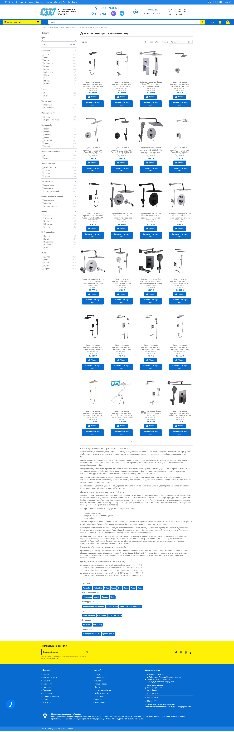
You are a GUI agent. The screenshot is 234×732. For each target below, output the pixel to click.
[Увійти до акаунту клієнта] (220, 22)
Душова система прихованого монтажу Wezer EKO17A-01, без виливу (180, 85)
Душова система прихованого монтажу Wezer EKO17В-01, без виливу (92, 151)
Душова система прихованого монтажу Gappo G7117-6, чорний (93, 347)
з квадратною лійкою (91, 634)
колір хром (101, 615)
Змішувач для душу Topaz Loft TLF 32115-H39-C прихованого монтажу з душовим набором (93, 282)
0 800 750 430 (110, 8)
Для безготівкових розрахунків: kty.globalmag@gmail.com (168, 707)
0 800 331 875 (152, 694)
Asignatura (87, 588)
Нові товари (48, 687)
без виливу (97, 625)
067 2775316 (152, 701)
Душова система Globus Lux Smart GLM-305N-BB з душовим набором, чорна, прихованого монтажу (151, 282)
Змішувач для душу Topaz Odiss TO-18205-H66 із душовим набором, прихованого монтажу (151, 85)
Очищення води (100, 684)
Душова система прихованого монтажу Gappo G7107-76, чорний (93, 84)
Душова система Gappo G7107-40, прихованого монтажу (151, 413)
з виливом (87, 625)
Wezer (133, 588)
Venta (140, 588)
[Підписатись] (86, 652)
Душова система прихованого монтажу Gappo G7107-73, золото (93, 413)
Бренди (97, 675)
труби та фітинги (101, 693)
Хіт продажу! (48, 693)
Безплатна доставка (51, 696)
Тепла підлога (99, 702)
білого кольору (89, 615)
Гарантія (66, 2)
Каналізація (99, 696)
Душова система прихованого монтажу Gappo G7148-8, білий (122, 281)
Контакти (40, 2)
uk (211, 2)
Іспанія (97, 597)
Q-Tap (106, 588)
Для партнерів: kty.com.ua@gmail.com (160, 704)
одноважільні (112, 606)
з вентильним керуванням (93, 606)
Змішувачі (98, 681)
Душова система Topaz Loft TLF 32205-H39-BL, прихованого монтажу (151, 215)
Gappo (126, 588)
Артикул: (90, 88)
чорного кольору (115, 615)
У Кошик (94, 97)
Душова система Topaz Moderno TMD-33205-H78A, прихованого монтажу (151, 150)
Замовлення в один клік (93, 103)
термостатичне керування (130, 606)
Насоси (97, 687)
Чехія (112, 597)
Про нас (19, 2)
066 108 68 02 (152, 697)
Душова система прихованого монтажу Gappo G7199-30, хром (151, 347)
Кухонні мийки (100, 678)
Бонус (74, 2)
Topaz (113, 588)
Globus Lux (97, 588)
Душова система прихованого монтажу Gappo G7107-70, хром (180, 347)
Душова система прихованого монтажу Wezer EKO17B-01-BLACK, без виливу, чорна (121, 151)
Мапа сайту (47, 684)
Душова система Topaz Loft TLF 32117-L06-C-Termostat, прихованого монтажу (122, 216)
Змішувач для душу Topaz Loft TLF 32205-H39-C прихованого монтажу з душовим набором (180, 216)
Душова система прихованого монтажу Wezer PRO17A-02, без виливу (180, 151)
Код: (90, 90)
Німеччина (87, 597)
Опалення (98, 699)
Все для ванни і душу (102, 690)
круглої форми (108, 634)
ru (214, 2)
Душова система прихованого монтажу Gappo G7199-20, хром (122, 347)
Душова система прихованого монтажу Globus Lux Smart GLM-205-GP (180, 414)
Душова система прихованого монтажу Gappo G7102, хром (180, 281)
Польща (105, 597)
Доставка (29, 2)
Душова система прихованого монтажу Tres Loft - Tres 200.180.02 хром (122, 414)
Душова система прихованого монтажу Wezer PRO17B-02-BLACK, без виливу (92, 216)
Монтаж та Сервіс (53, 2)
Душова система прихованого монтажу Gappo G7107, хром (122, 84)
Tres (120, 588)
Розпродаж (47, 690)
